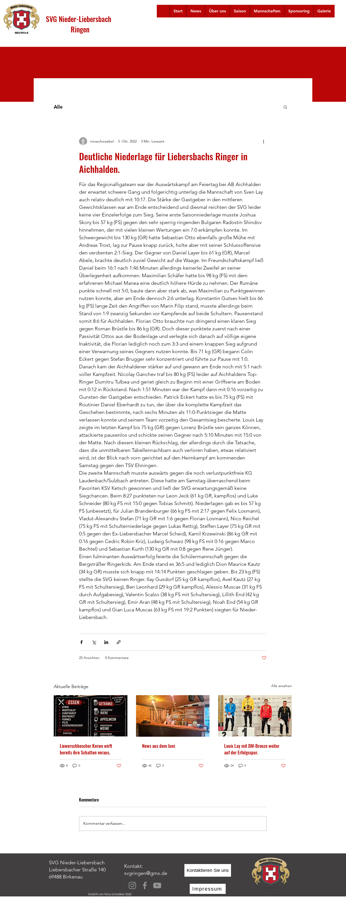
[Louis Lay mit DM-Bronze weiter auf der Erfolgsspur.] (255, 715)
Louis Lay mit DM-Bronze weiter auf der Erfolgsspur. (251, 749)
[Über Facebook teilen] (81, 642)
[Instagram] (132, 885)
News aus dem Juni (158, 746)
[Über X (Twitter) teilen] (93, 642)
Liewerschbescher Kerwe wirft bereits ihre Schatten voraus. (86, 749)
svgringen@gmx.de (145, 873)
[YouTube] (157, 885)
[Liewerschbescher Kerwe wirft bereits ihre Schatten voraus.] (90, 715)
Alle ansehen (281, 686)
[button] (217, 11)
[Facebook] (145, 885)
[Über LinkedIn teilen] (106, 642)
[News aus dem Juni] (173, 716)
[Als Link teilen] (118, 642)
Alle (58, 107)
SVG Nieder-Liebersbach (78, 19)
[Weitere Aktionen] (263, 141)
